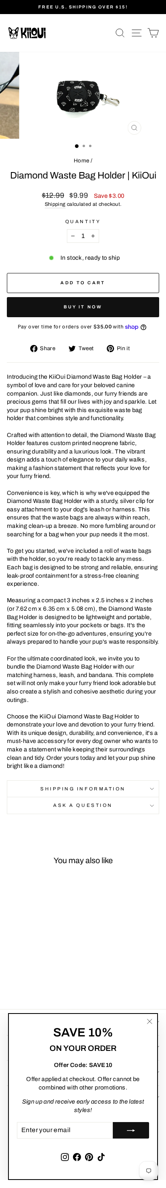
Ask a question (82, 805)
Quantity (83, 221)
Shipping (55, 204)
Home (81, 161)
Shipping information (83, 788)
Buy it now (83, 306)
